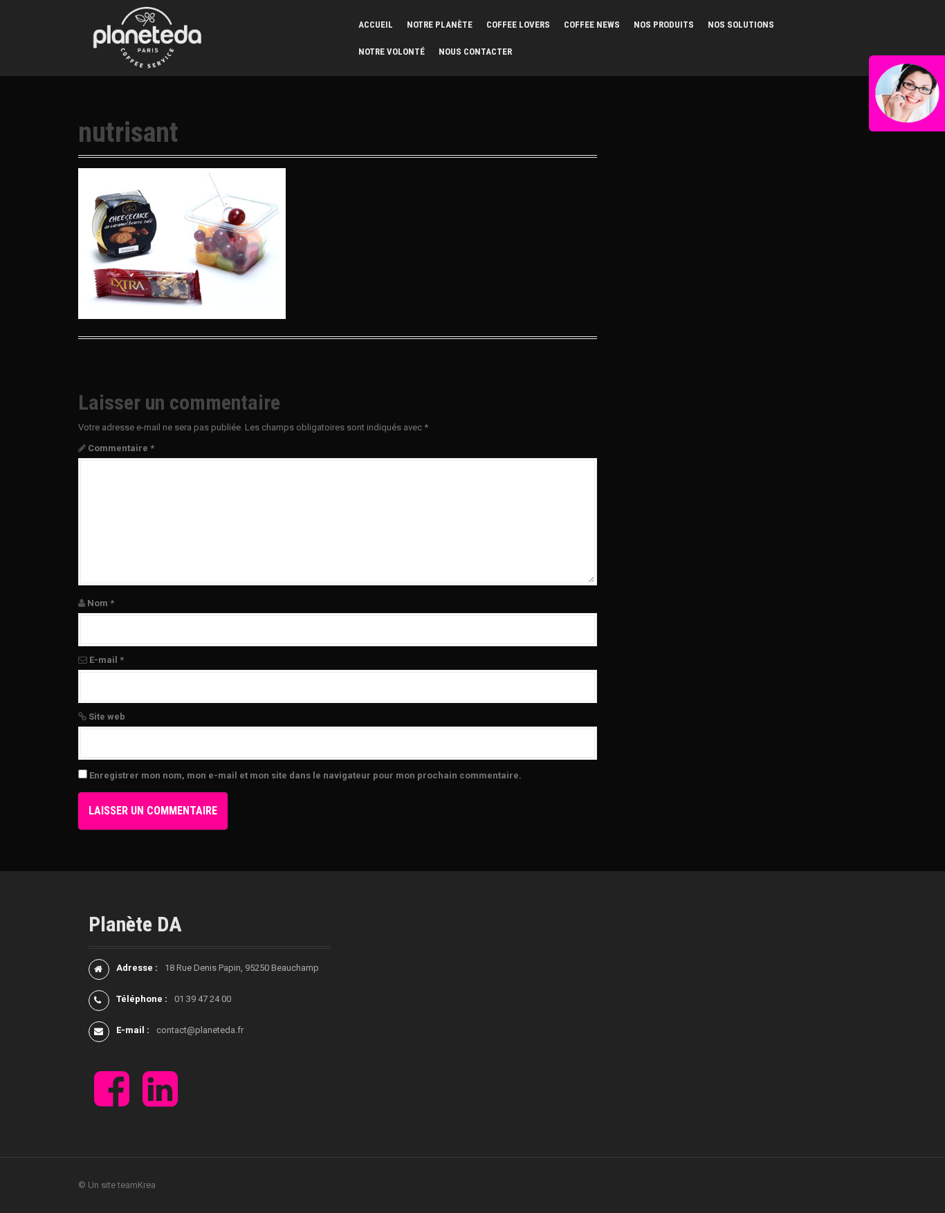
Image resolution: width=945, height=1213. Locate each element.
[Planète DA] (147, 37)
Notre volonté (391, 51)
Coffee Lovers (518, 24)
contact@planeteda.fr (200, 1030)
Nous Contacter (475, 51)
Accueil (375, 24)
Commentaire (121, 448)
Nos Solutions (741, 24)
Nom (100, 603)
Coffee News (592, 24)
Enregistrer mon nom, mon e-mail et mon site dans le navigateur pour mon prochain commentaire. (305, 775)
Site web (107, 716)
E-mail (106, 660)
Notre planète (439, 24)
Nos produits (664, 24)
